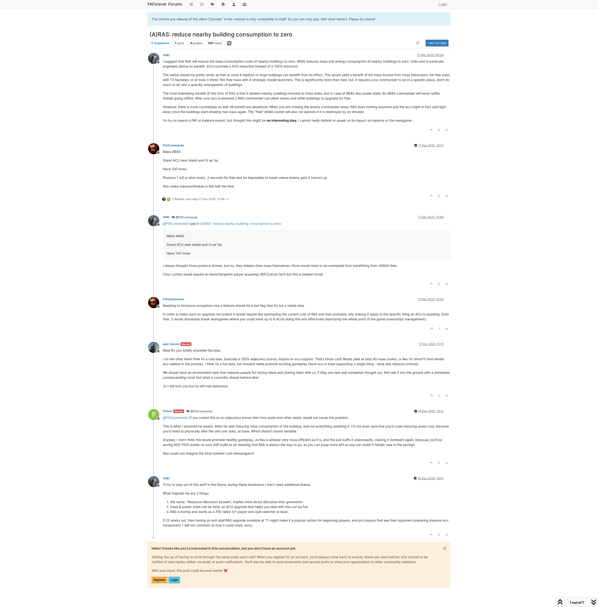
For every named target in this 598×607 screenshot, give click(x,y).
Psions (167, 411)
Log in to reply (437, 43)
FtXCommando (173, 145)
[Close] (444, 548)
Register (159, 580)
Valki (166, 55)
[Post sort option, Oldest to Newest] (418, 43)
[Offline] (155, 58)
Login (174, 580)
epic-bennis (171, 344)
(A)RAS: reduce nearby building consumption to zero (240, 224)
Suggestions (162, 43)
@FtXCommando (186, 217)
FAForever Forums (165, 4)
